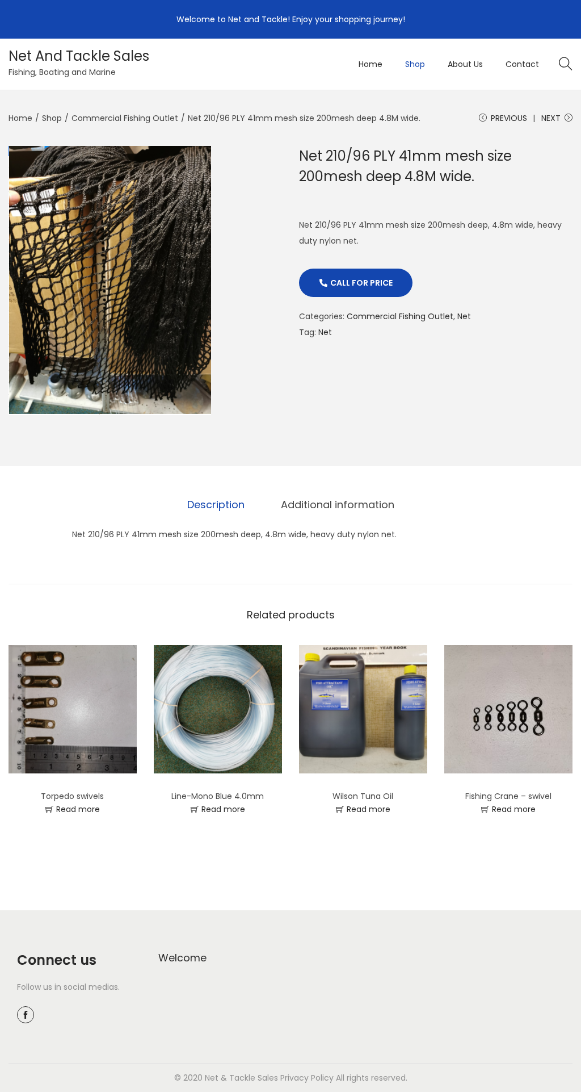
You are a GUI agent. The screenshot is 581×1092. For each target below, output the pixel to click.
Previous (509, 118)
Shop (52, 118)
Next (551, 118)
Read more (78, 809)
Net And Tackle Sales (79, 56)
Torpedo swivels (72, 796)
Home (20, 118)
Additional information (337, 504)
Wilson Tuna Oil (362, 796)
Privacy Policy (307, 1077)
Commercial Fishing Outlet (124, 118)
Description (216, 504)
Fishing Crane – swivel (508, 796)
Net (464, 316)
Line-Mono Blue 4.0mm (217, 796)
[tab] (216, 505)
